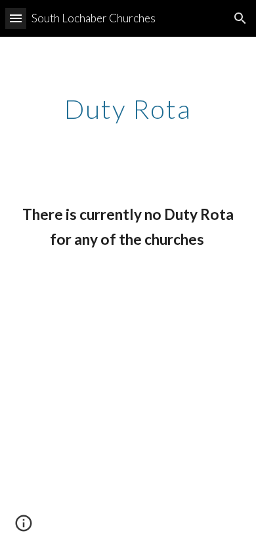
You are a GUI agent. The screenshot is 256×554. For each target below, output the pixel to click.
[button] (16, 18)
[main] (128, 109)
